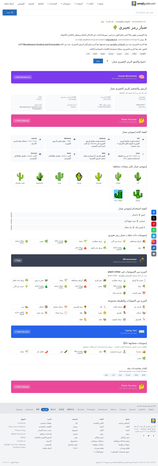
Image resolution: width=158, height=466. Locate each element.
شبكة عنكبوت (119, 319)
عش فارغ (100, 280)
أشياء (127, 430)
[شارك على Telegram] (153, 235)
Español (142, 409)
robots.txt (5, 462)
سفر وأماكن (125, 437)
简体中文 (70, 409)
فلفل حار (42, 351)
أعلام (127, 427)
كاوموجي (21, 4)
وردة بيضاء (61, 313)
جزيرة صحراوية (118, 351)
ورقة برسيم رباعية (21, 242)
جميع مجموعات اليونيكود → (120, 452)
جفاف (136, 375)
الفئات (90, 4)
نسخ (98, 61)
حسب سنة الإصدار (44, 430)
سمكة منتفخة (60, 307)
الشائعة (41, 4)
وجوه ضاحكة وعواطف (121, 441)
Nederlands (102, 409)
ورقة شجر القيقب (81, 248)
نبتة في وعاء (119, 293)
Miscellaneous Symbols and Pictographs (31, 108)
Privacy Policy (20, 430)
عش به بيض (41, 280)
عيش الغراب (139, 293)
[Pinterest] (144, 436)
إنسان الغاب (119, 307)
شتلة (83, 241)
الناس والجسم (98, 423)
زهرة (102, 313)
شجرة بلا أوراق (139, 280)
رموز (127, 434)
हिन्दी (37, 409)
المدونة (31, 4)
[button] (131, 98)
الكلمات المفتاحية (45, 427)
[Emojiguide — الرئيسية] (153, 420)
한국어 (53, 409)
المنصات (78, 4)
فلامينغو (141, 319)
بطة (83, 313)
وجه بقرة (42, 313)
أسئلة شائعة (9, 4)
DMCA (23, 437)
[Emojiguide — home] (144, 3)
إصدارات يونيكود (45, 434)
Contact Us (21, 441)
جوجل (75, 427)
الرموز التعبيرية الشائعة (43, 437)
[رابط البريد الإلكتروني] (153, 253)
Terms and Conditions (17, 427)
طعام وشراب (124, 448)
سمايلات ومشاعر (97, 441)
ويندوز (75, 434)
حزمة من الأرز (118, 241)
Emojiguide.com (140, 22)
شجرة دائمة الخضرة (119, 248)
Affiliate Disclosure (18, 434)
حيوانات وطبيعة (123, 445)
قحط (143, 375)
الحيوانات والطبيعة (124, 22)
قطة (83, 319)
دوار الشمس (80, 307)
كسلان (43, 307)
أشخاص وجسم (124, 423)
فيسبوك (75, 430)
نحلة (102, 319)
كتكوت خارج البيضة (21, 313)
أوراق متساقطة (138, 241)
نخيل (106, 375)
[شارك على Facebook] (153, 212)
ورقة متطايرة (99, 241)
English (151, 409)
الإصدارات (52, 4)
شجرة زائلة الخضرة (61, 242)
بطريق (121, 313)
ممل (120, 375)
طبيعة (103, 54)
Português (91, 409)
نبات (88, 54)
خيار (63, 351)
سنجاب (141, 313)
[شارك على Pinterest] (153, 224)
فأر (103, 307)
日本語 (61, 409)
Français (122, 409)
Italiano (113, 409)
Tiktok (75, 448)
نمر (24, 307)
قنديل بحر (140, 307)
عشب (43, 241)
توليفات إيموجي (45, 423)
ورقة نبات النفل (98, 248)
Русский (80, 409)
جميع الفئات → (99, 452)
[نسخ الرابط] (153, 247)
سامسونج (74, 441)
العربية (44, 409)
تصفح (100, 4)
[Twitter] (149, 436)
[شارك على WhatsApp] (153, 230)
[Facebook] (154, 436)
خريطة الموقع (15, 462)
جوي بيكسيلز (73, 445)
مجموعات (65, 4)
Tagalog (19, 409)
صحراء (141, 351)
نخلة (142, 248)
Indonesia (29, 409)
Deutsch (132, 409)
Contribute (21, 423)
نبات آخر (111, 22)
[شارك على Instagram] (153, 241)
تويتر (76, 437)
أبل (76, 423)
